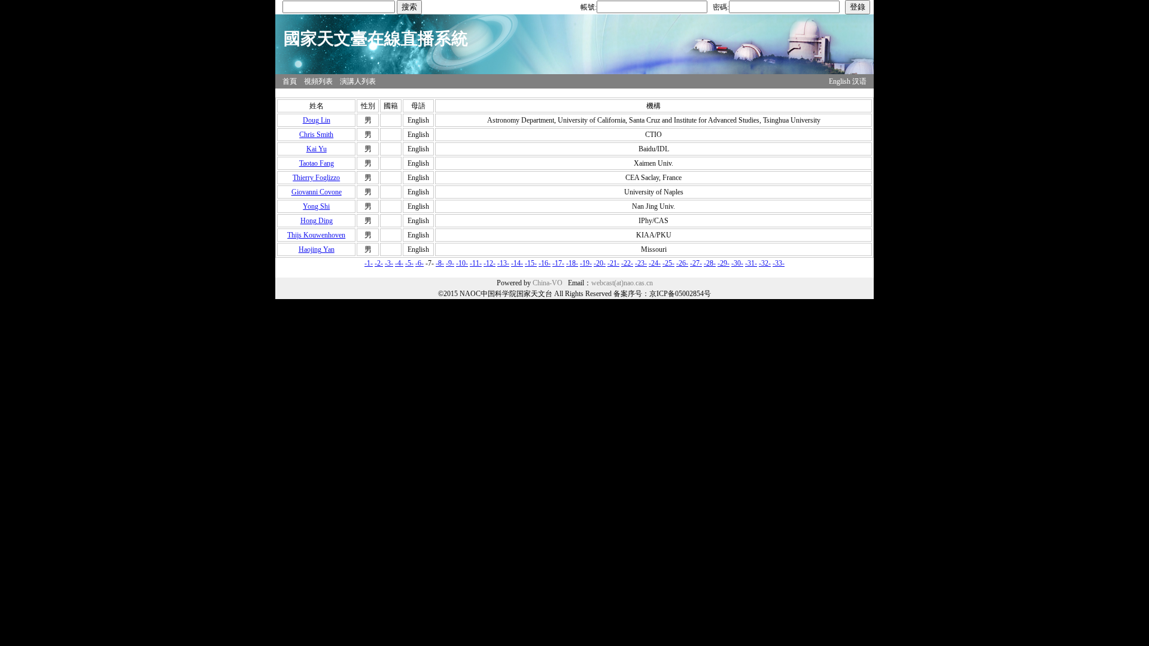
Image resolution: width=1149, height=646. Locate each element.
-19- (586, 263)
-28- (710, 263)
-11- (476, 263)
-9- (450, 263)
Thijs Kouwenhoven (316, 235)
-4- (399, 263)
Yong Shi (316, 206)
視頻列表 (318, 81)
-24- (655, 263)
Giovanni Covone (316, 192)
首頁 (289, 81)
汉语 (859, 81)
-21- (613, 263)
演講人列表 (358, 81)
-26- (682, 263)
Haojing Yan (317, 249)
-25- (668, 263)
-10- (462, 263)
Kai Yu (316, 149)
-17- (558, 263)
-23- (641, 263)
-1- (368, 263)
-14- (517, 263)
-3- (389, 263)
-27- (696, 263)
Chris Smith (316, 134)
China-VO (548, 283)
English (839, 81)
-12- (490, 263)
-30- (737, 263)
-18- (572, 263)
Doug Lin (316, 120)
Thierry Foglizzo (316, 177)
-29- (723, 263)
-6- (419, 263)
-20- (600, 263)
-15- (531, 263)
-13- (503, 263)
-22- (627, 263)
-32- (765, 263)
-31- (751, 263)
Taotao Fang (316, 163)
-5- (409, 263)
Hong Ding (316, 221)
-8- (440, 263)
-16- (545, 263)
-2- (379, 263)
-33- (779, 263)
